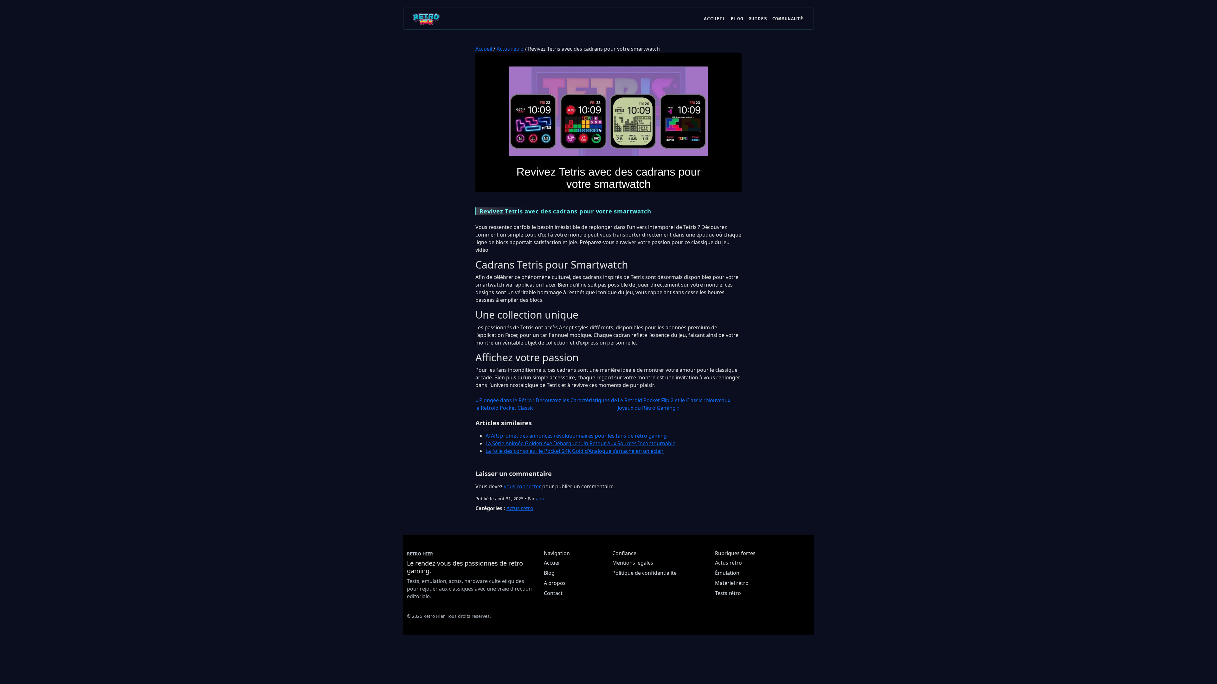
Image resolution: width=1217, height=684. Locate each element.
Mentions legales (632, 562)
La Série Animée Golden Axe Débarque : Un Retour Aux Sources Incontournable (580, 443)
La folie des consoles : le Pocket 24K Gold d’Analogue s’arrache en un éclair (575, 450)
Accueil (715, 19)
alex (540, 499)
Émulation (727, 572)
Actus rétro (510, 48)
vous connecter (522, 486)
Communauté (787, 19)
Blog (737, 19)
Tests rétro (728, 593)
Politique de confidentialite (644, 572)
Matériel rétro (732, 583)
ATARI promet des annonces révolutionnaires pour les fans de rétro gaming (576, 435)
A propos (555, 583)
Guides (758, 19)
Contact (553, 593)
